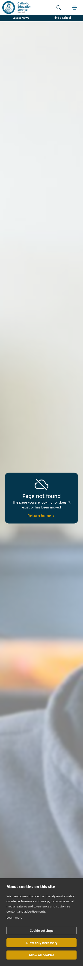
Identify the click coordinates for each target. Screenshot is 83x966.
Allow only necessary (42, 943)
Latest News (21, 18)
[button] (75, 7)
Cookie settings (41, 931)
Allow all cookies (41, 955)
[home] (16, 7)
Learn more (14, 917)
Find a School (62, 18)
